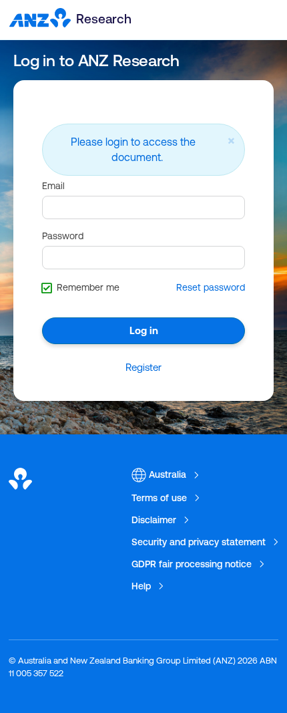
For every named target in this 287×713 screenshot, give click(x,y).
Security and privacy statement (198, 542)
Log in (143, 330)
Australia (166, 474)
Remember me (88, 287)
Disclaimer (153, 520)
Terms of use (159, 497)
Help (141, 586)
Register (143, 367)
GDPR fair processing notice (191, 564)
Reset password (210, 287)
